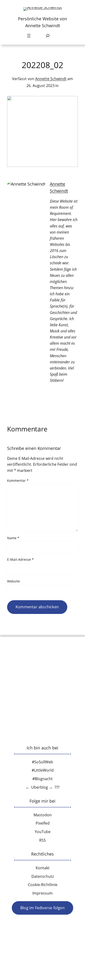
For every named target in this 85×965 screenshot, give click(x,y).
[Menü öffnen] (29, 36)
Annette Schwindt (51, 78)
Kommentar (18, 480)
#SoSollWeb (42, 762)
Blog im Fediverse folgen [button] (42, 907)
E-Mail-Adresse (20, 559)
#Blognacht (42, 778)
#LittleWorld (43, 770)
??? (57, 787)
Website (13, 581)
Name (13, 538)
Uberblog (39, 787)
